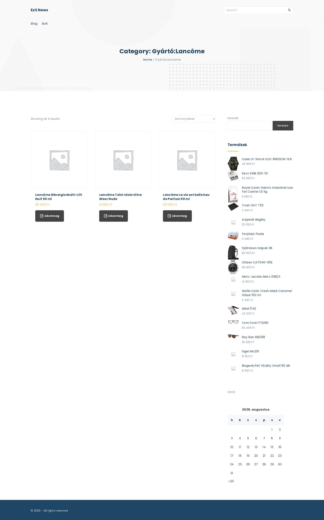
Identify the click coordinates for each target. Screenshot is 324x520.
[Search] (289, 10)
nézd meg (51, 216)
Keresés (233, 118)
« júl (231, 481)
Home (147, 59)
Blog (34, 23)
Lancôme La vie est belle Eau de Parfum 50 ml (186, 197)
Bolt (45, 23)
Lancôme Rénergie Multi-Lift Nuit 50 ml (58, 197)
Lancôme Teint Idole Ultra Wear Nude (120, 197)
